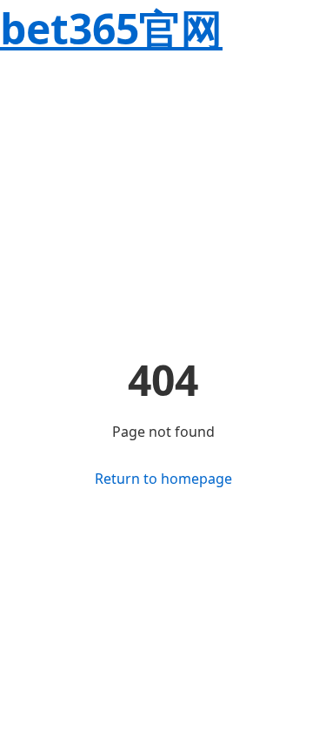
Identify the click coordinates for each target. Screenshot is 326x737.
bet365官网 (111, 28)
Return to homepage (163, 478)
